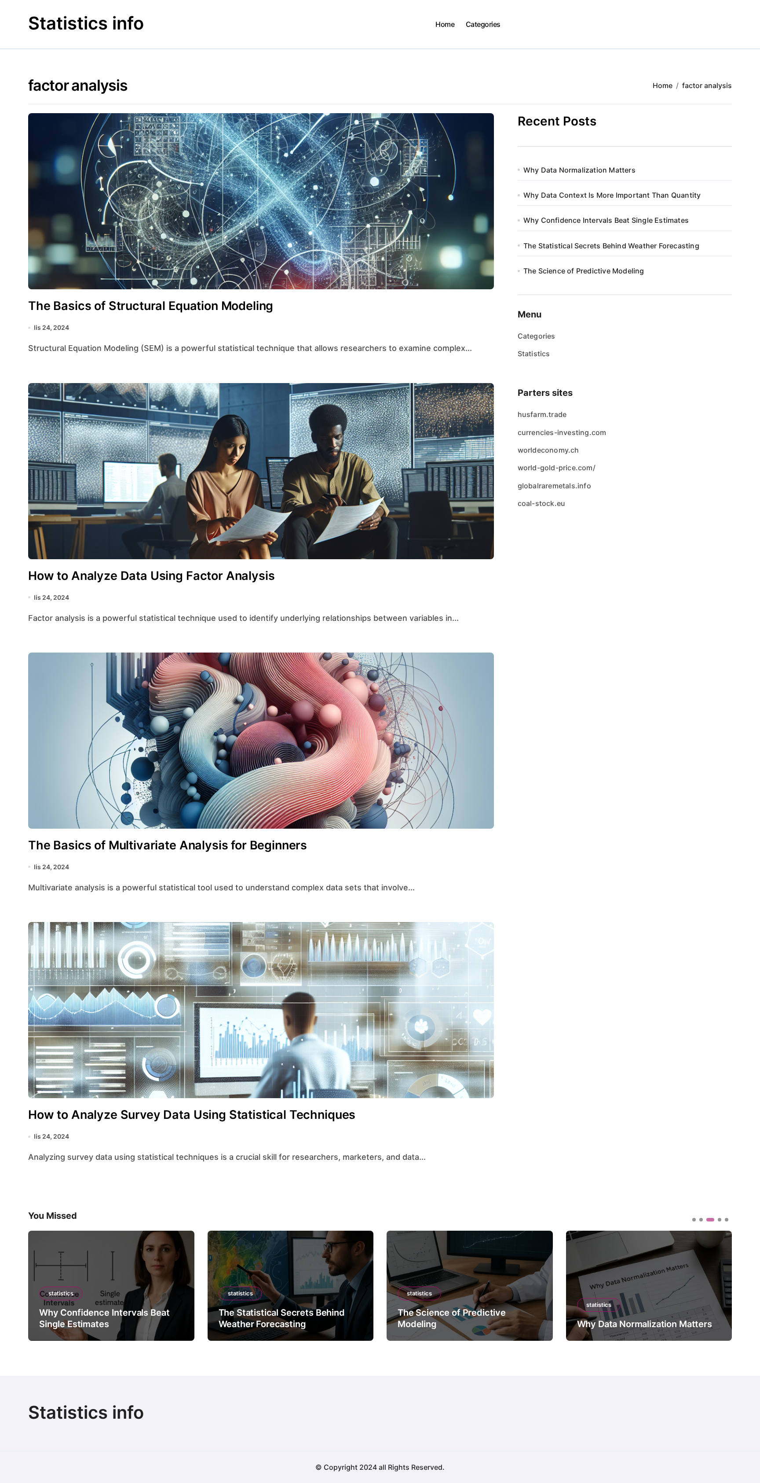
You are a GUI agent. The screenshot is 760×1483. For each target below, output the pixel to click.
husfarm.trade (542, 414)
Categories (483, 24)
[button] (718, 1285)
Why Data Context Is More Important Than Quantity (612, 195)
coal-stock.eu (542, 503)
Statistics (534, 353)
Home (444, 24)
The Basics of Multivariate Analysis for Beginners (167, 845)
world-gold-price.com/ (557, 467)
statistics (60, 1293)
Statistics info (86, 23)
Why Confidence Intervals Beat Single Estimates (606, 220)
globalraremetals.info (554, 485)
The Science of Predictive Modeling (583, 270)
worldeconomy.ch (548, 450)
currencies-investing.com (562, 432)
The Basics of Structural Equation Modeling (150, 306)
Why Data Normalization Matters (579, 170)
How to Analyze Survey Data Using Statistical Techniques (191, 1114)
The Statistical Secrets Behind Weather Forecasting (611, 245)
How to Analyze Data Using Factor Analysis (151, 575)
